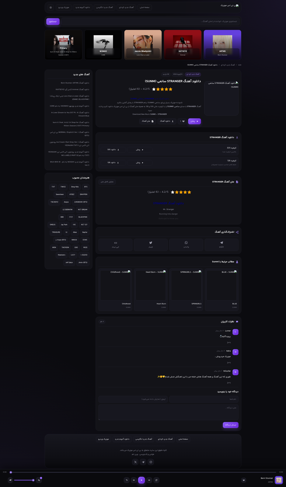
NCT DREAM (82, 209)
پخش (193, 121)
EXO (76, 247)
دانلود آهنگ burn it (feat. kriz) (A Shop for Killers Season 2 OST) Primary (71, 124)
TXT (53, 187)
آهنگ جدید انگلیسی (104, 7)
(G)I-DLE (84, 255)
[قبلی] (134, 480)
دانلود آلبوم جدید (82, 7)
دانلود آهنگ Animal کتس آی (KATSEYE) (72, 89)
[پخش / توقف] (141, 480)
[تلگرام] (143, 462)
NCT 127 (84, 224)
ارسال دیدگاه (230, 425)
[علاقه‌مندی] (243, 480)
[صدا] (10, 480)
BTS (85, 187)
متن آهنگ (146, 121)
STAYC (85, 240)
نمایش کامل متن (107, 181)
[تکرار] (156, 480)
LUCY (73, 255)
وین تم (135, 454)
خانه (239, 65)
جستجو (53, 21)
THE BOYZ (54, 202)
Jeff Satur (69, 262)
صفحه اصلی (144, 7)
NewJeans (61, 255)
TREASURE (56, 232)
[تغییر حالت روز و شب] (51, 7)
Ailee (75, 232)
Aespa (66, 202)
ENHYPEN (83, 194)
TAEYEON (65, 247)
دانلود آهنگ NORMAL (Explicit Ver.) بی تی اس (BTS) (69, 134)
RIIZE (85, 247)
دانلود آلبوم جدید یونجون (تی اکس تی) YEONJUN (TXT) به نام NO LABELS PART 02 (68, 154)
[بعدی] (149, 480)
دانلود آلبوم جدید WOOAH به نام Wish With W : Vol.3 (69, 163)
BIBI (62, 217)
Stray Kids (75, 187)
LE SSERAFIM (67, 209)
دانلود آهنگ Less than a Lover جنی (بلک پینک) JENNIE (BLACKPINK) (69, 98)
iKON (54, 247)
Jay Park (64, 224)
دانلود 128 (112, 162)
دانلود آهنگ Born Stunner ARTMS (75, 83)
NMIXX (74, 240)
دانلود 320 (111, 149)
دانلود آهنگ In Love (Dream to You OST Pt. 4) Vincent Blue (70, 114)
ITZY (71, 217)
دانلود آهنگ (165, 121)
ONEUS (52, 224)
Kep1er (84, 232)
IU (66, 232)
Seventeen (60, 194)
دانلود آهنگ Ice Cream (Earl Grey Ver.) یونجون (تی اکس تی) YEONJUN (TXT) (69, 144)
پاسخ (229, 342)
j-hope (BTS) (61, 240)
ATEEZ (71, 194)
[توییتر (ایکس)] (135, 462)
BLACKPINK (83, 217)
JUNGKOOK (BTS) (80, 202)
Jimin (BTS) (83, 262)
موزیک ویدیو (63, 7)
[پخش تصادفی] (126, 480)
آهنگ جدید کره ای (126, 7)
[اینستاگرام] (151, 462)
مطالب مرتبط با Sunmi (223, 262)
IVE (74, 224)
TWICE (63, 187)
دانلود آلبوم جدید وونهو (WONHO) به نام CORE (69, 106)
